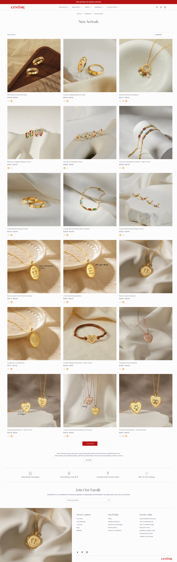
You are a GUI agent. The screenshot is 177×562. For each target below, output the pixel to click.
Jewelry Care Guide (146, 536)
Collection (87, 14)
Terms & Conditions (115, 530)
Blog (78, 527)
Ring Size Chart (145, 527)
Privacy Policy (112, 527)
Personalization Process (148, 519)
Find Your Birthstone (146, 522)
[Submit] (108, 500)
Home (79, 14)
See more (89, 460)
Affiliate (79, 530)
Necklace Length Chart (147, 530)
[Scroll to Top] (174, 552)
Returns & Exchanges (115, 525)
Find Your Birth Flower (147, 525)
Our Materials (81, 522)
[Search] (157, 7)
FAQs (110, 519)
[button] (165, 7)
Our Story (80, 519)
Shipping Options (114, 522)
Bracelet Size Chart (146, 533)
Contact (79, 525)
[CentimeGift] (18, 7)
